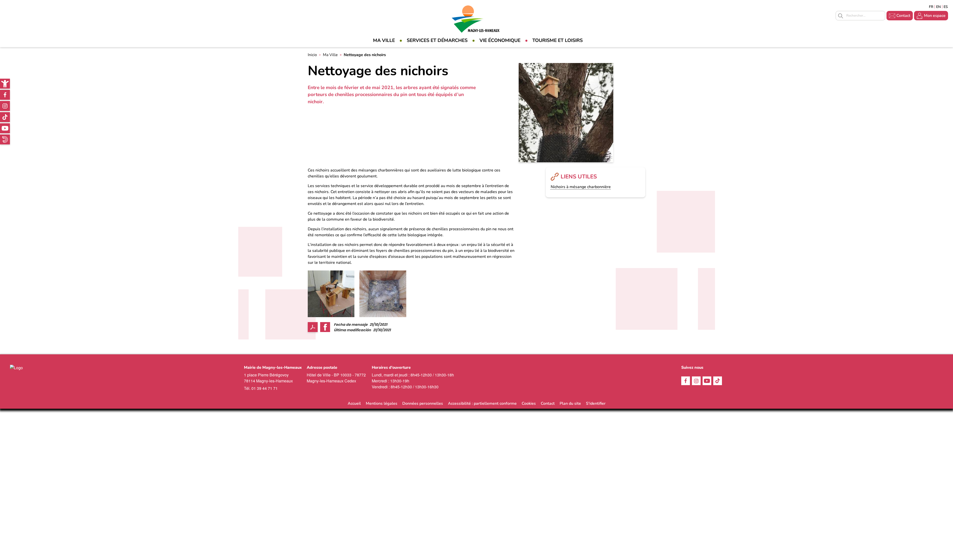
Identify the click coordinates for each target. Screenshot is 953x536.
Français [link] (931, 6)
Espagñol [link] (946, 6)
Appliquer (840, 16)
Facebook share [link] (325, 327)
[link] (5, 84)
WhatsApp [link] (5, 139)
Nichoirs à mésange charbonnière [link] (581, 187)
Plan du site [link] (570, 403)
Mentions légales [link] (381, 403)
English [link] (938, 6)
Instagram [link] (5, 106)
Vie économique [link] (499, 40)
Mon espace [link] (935, 15)
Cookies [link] (529, 403)
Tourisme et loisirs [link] (557, 40)
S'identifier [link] (596, 403)
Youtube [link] (5, 128)
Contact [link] (903, 15)
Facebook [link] (5, 95)
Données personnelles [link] (422, 403)
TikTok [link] (5, 117)
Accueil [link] (354, 403)
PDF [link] (313, 327)
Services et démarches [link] (437, 40)
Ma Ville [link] (384, 40)
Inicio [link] (312, 55)
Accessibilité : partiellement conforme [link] (482, 403)
